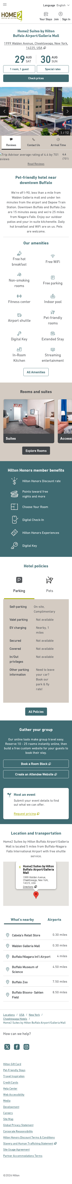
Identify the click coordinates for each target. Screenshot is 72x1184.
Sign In (66, 19)
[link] (26, 813)
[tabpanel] (36, 159)
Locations (9, 1014)
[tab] (11, 143)
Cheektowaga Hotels (15, 1018)
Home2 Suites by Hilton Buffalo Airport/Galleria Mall (34, 1022)
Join (56, 19)
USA (21, 1014)
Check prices (44, 78)
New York (34, 1014)
